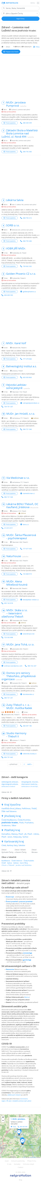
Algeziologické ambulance (11, 784)
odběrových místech (14, 1095)
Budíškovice (6, 861)
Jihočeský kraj (12, 816)
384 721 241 (8, 698)
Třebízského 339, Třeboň (19, 620)
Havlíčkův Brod (8, 808)
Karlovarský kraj (14, 841)
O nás (9, 1164)
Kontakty (17, 1164)
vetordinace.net (28, 634)
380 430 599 (27, 123)
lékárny (26, 997)
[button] (19, 1132)
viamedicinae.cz (29, 493)
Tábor (13, 825)
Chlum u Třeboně (8, 865)
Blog (20, 1180)
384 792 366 (27, 152)
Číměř (4, 863)
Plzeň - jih (22, 834)
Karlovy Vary (12, 845)
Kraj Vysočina (12, 804)
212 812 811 (8, 528)
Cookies (20, 1167)
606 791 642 (8, 757)
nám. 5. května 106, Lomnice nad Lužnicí (24, 204)
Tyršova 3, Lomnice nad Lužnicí (20, 109)
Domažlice (6, 834)
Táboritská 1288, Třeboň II (20, 542)
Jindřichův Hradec (10, 822)
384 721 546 (27, 429)
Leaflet (24, 1157)
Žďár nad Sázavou (9, 811)
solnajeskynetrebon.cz (31, 403)
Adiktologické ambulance (11, 782)
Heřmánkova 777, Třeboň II (20, 418)
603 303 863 (27, 377)
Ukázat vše (5, 792)
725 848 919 (27, 574)
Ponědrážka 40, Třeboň (19, 253)
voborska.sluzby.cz (30, 754)
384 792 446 (27, 241)
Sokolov (21, 845)
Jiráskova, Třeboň (17, 371)
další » (29, 764)
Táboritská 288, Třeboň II (19, 588)
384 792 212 (27, 218)
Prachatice (29, 822)
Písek (21, 822)
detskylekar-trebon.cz (31, 600)
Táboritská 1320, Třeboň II (20, 560)
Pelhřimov (26, 808)
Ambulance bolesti (8, 786)
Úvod (7, 1161)
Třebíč (34, 808)
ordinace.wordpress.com (13, 666)
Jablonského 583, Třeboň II (20, 649)
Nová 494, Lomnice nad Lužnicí (21, 140)
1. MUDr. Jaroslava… (18, 1119)
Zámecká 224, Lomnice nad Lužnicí (22, 230)
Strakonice (6, 825)
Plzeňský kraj (12, 830)
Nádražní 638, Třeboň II (19, 348)
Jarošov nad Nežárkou (24, 865)
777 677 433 (27, 549)
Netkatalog (12, 3)
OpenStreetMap (33, 1157)
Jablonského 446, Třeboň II (11, 714)
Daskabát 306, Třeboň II (19, 683)
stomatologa (27, 953)
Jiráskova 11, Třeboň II (18, 740)
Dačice (9, 863)
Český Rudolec (29, 861)
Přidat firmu (31, 1161)
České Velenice (16, 861)
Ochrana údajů (28, 1164)
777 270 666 (27, 359)
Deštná (15, 863)
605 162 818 (8, 603)
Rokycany (17, 837)
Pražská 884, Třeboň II (19, 278)
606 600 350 (8, 295)
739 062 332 (27, 266)
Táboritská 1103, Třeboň (19, 392)
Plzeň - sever (7, 837)
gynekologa (27, 960)
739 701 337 (8, 407)
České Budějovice (9, 820)
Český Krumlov (24, 820)
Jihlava (18, 808)
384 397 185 (27, 726)
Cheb (4, 845)
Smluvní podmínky (18, 1161)
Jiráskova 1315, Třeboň (19, 511)
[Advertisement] (20, 77)
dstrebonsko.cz (28, 694)
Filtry (37, 47)
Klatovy (14, 834)
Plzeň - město (33, 834)
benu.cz (26, 524)
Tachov (25, 837)
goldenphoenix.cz (29, 292)
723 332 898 (8, 637)
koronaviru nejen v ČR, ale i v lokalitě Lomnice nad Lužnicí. (16, 1100)
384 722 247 (32, 666)
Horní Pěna (24, 863)
